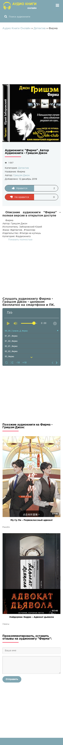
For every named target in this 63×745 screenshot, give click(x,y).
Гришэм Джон (21, 175)
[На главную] (20, 5)
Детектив (23, 168)
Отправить (12, 679)
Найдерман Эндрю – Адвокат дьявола (31, 617)
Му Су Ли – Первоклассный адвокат (31, 520)
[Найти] (5, 17)
